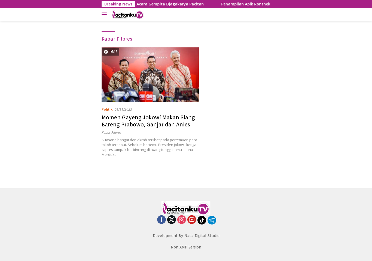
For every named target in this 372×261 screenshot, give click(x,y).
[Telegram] (212, 220)
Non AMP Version (186, 247)
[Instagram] (181, 220)
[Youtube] (191, 220)
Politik (107, 109)
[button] (105, 14)
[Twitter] (171, 220)
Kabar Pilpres (111, 132)
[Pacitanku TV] (138, 14)
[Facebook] (161, 220)
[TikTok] (201, 220)
